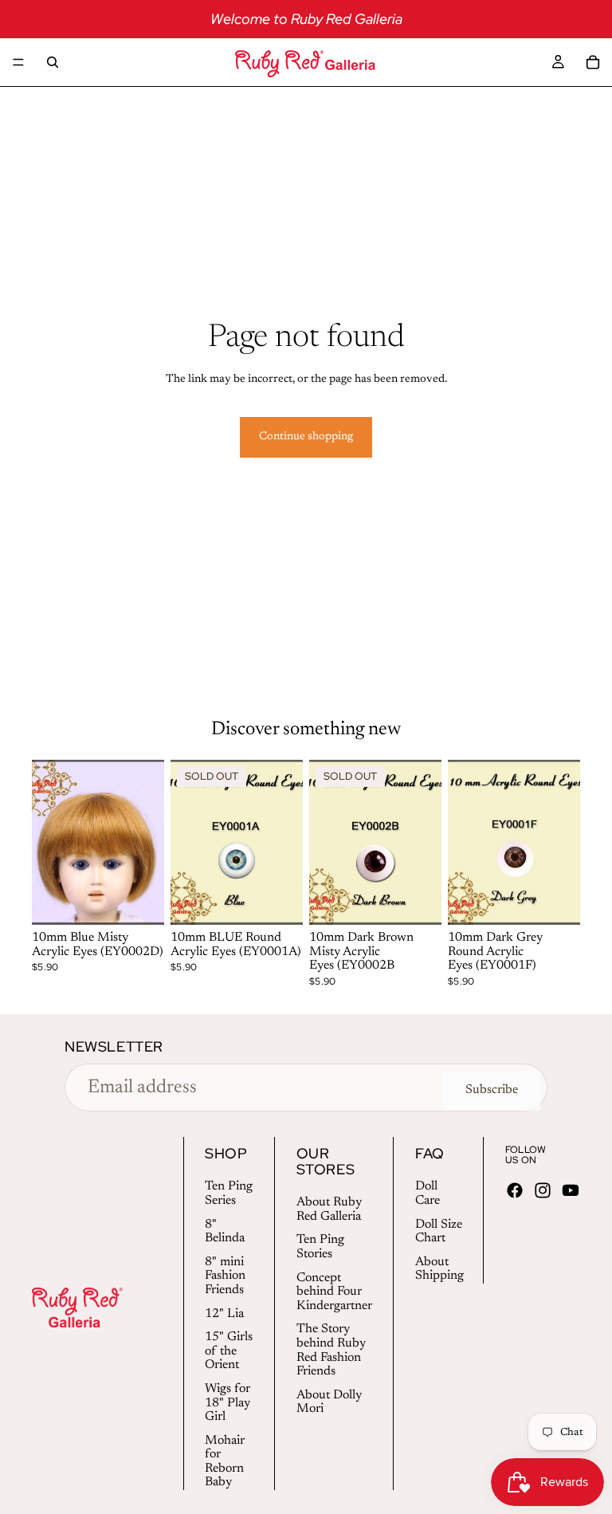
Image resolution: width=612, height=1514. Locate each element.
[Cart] (592, 62)
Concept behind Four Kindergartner (334, 1292)
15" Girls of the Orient (229, 1351)
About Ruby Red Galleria (329, 1209)
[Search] (52, 62)
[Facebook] (514, 1190)
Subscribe (491, 1089)
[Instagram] (542, 1190)
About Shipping (439, 1269)
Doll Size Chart (438, 1231)
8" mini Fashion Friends (225, 1276)
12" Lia (224, 1314)
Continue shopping (306, 436)
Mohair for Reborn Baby (225, 1461)
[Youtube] (570, 1190)
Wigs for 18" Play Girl (227, 1402)
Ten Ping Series (229, 1193)
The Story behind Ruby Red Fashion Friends (331, 1350)
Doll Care (427, 1193)
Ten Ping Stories (320, 1246)
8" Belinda (225, 1231)
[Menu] (18, 62)
